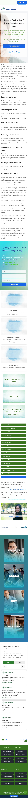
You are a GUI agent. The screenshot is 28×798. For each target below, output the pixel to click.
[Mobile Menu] (25, 8)
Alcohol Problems (14, 337)
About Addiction (20, 776)
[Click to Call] (25, 792)
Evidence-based (5, 728)
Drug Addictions (7, 754)
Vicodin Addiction (6, 456)
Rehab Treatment (7, 758)
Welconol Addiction (6, 435)
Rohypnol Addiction (6, 453)
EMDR (5, 739)
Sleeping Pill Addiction (7, 467)
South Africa (7, 773)
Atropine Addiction (6, 424)
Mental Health (7, 761)
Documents (20, 783)
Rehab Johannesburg (7, 776)
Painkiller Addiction (6, 460)
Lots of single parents (14, 516)
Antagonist (14, 310)
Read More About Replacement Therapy (17, 499)
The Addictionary (20, 761)
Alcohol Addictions (7, 751)
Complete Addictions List (7, 477)
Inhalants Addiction (6, 432)
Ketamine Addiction (6, 474)
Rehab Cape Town (7, 780)
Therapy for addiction (7, 682)
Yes (8, 662)
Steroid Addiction (6, 463)
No (20, 662)
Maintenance (14, 365)
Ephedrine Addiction (7, 446)
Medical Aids (20, 773)
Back (5, 666)
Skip (23, 666)
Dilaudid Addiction (6, 442)
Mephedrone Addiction (7, 439)
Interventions (20, 751)
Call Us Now (14, 796)
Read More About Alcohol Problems (18, 489)
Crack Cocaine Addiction (8, 470)
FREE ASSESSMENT (14, 46)
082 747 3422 (14, 51)
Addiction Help (20, 780)
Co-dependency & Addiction (8, 428)
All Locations (7, 783)
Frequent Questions (20, 754)
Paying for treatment (6, 697)
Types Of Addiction (20, 758)
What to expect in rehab (7, 712)
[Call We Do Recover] (23, 2)
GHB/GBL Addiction (6, 449)
